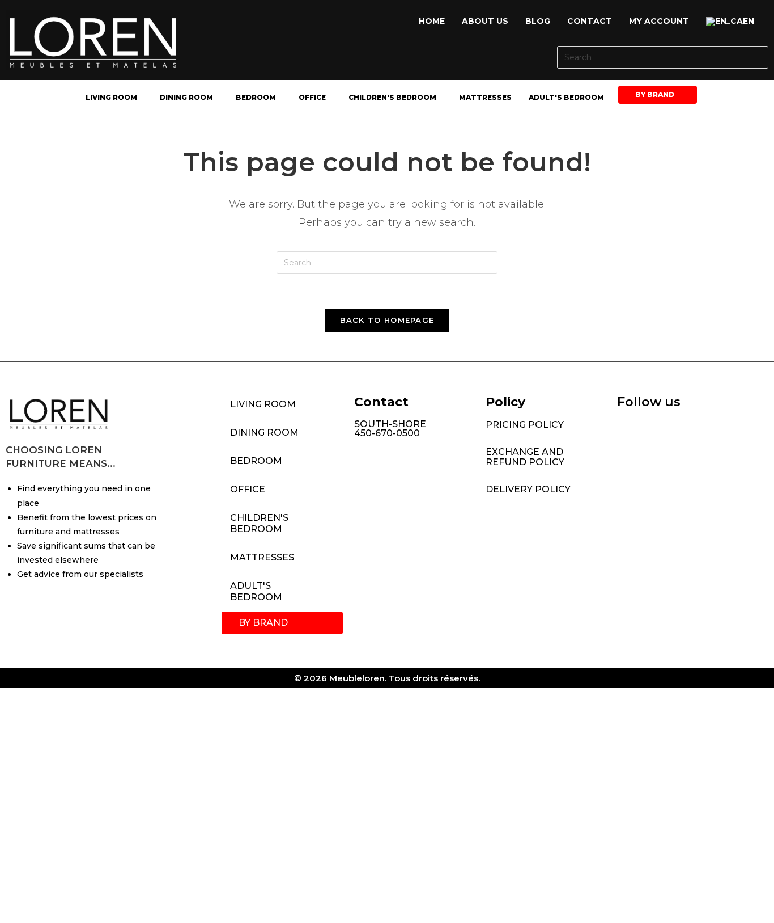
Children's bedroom (392, 97)
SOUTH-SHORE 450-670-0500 (390, 429)
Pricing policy (525, 424)
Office (312, 97)
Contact (589, 21)
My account (659, 21)
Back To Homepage (387, 319)
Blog (537, 21)
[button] (733, 22)
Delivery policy (528, 489)
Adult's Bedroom (566, 97)
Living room (111, 97)
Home (432, 21)
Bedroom (256, 97)
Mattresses (485, 97)
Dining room (186, 97)
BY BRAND (654, 94)
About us (485, 21)
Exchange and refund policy (525, 456)
